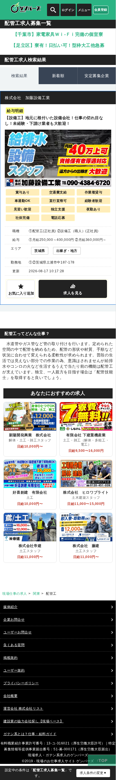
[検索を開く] (53, 10)
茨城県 (39, 251)
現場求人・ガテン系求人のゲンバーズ (58, 755)
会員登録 (100, 9)
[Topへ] (102, 760)
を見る (72, 293)
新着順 (58, 75)
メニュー (84, 10)
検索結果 (19, 75)
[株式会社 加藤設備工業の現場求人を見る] (58, 158)
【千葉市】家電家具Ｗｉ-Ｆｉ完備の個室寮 (58, 34)
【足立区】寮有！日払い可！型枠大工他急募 (57, 45)
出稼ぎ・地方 (66, 251)
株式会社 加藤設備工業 (27, 97)
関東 (36, 594)
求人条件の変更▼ (93, 773)
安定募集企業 (96, 75)
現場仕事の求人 (14, 594)
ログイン (68, 10)
